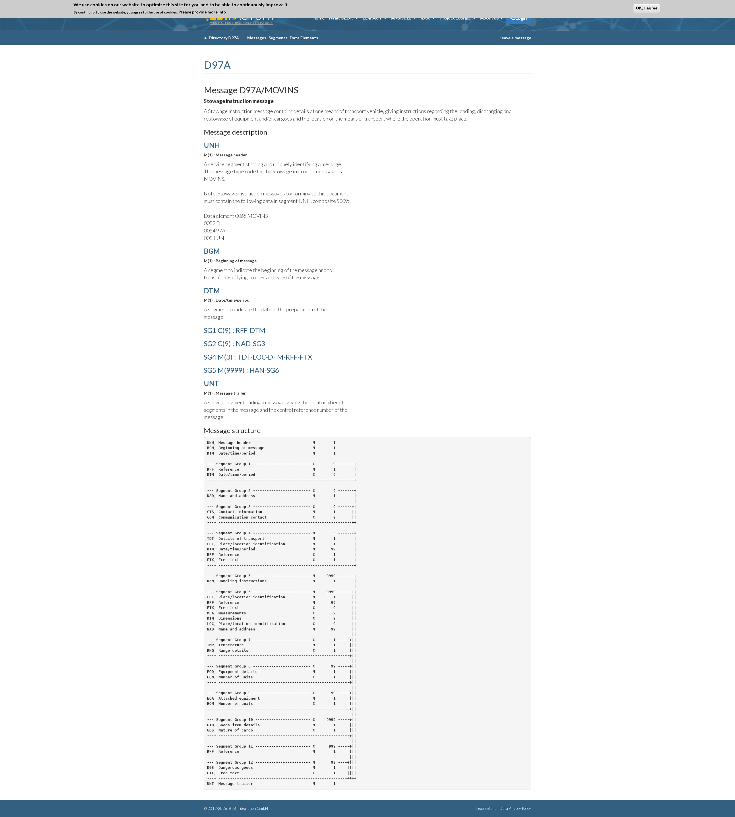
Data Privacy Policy (515, 808)
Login (521, 18)
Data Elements (304, 37)
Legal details (486, 808)
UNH (212, 145)
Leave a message (515, 37)
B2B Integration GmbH (248, 808)
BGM (212, 251)
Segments (277, 37)
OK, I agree (646, 8)
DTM (212, 290)
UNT (211, 383)
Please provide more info (202, 11)
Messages (256, 37)
